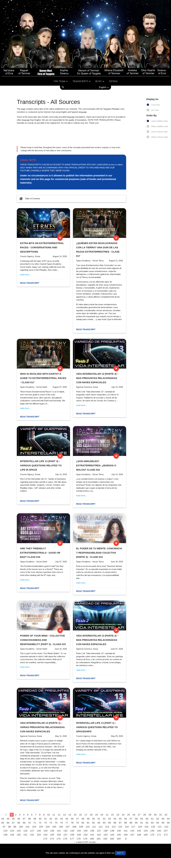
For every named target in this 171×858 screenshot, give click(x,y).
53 (109, 818)
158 (72, 834)
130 (52, 830)
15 (75, 814)
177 (72, 838)
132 (65, 830)
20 (101, 814)
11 (54, 814)
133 (72, 830)
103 (41, 826)
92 (147, 822)
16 (80, 814)
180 (92, 838)
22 (112, 814)
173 (45, 838)
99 (14, 826)
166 (126, 834)
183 (112, 838)
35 (13, 818)
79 (77, 822)
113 (107, 826)
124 (12, 830)
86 (115, 822)
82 (93, 822)
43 (56, 818)
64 (168, 818)
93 (152, 822)
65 (2, 822)
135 (85, 830)
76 (61, 822)
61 (152, 818)
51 (99, 818)
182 (105, 838)
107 (68, 826)
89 (131, 822)
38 (29, 818)
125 (19, 830)
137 (99, 830)
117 (133, 826)
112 (100, 826)
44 (61, 818)
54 (115, 818)
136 (92, 830)
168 (139, 834)
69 (24, 822)
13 (64, 814)
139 (112, 830)
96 (168, 822)
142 (132, 830)
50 (93, 818)
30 (155, 814)
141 (126, 830)
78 (72, 822)
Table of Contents (29, 198)
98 (9, 826)
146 (159, 830)
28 (144, 814)
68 (18, 822)
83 (99, 822)
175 (59, 838)
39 (34, 818)
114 (114, 826)
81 (88, 822)
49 (88, 818)
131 (59, 830)
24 (123, 814)
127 (32, 830)
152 (32, 834)
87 (120, 822)
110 (88, 826)
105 (54, 826)
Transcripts (80, 81)
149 (12, 834)
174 (52, 838)
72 (40, 822)
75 (56, 822)
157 (65, 834)
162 (99, 834)
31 (160, 814)
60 (147, 818)
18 (91, 814)
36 (18, 818)
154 (45, 834)
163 (106, 834)
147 (166, 830)
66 (8, 822)
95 (163, 822)
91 (141, 822)
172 (166, 834)
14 (69, 814)
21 (107, 814)
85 (109, 822)
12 (59, 814)
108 (74, 826)
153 (39, 834)
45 (66, 818)
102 (34, 826)
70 (29, 822)
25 (128, 814)
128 (39, 830)
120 (153, 826)
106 (61, 826)
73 (45, 822)
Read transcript (29, 283)
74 (50, 822)
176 (65, 838)
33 (2, 818)
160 (85, 834)
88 (125, 822)
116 (127, 826)
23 (117, 814)
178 (79, 838)
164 (112, 834)
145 (152, 830)
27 (139, 814)
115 (120, 826)
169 (146, 834)
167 (132, 834)
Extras (113, 81)
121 (160, 826)
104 (48, 826)
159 (79, 834)
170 (152, 834)
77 (66, 822)
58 (136, 818)
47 (77, 818)
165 (119, 834)
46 (72, 818)
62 (157, 818)
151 (25, 834)
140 (119, 830)
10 (48, 814)
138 (106, 830)
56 (125, 818)
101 (28, 826)
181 (99, 838)
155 (52, 834)
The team (59, 81)
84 (104, 822)
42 (50, 818)
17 (85, 814)
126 (25, 830)
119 (146, 826)
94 (157, 822)
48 (82, 818)
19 (96, 814)
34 (8, 818)
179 (85, 838)
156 (59, 834)
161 (92, 834)
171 (159, 834)
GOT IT (120, 853)
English (102, 87)
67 (13, 822)
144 (146, 830)
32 (166, 814)
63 (163, 818)
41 (45, 818)
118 (140, 826)
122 (166, 826)
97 (4, 826)
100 (21, 826)
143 (139, 830)
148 (5, 834)
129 (45, 830)
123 (5, 830)
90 (136, 822)
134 (79, 830)
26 (134, 814)
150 (19, 834)
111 (94, 826)
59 (141, 818)
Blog (98, 81)
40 (40, 818)
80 (82, 822)
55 (120, 818)
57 (131, 818)
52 (104, 818)
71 (34, 822)
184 (119, 838)
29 (150, 814)
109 (81, 826)
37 (24, 818)
